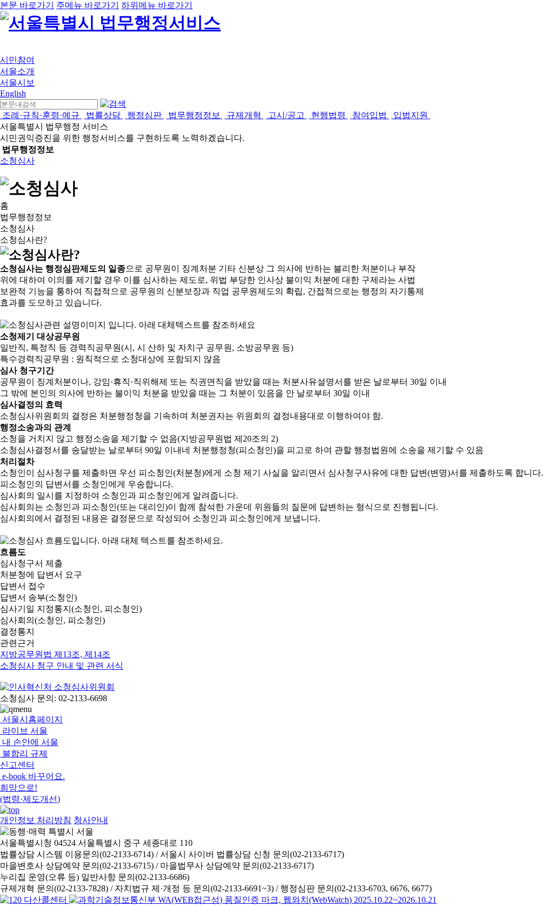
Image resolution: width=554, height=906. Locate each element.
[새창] (253, 899)
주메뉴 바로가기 (87, 5)
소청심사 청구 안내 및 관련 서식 (61, 665)
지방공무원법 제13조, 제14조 (55, 654)
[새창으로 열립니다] (57, 686)
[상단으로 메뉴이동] (9, 809)
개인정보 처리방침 (35, 820)
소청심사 (17, 160)
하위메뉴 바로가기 (157, 5)
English (13, 93)
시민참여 (17, 59)
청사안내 (91, 820)
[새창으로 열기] (34, 899)
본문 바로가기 (27, 5)
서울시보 (17, 82)
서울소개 (17, 71)
